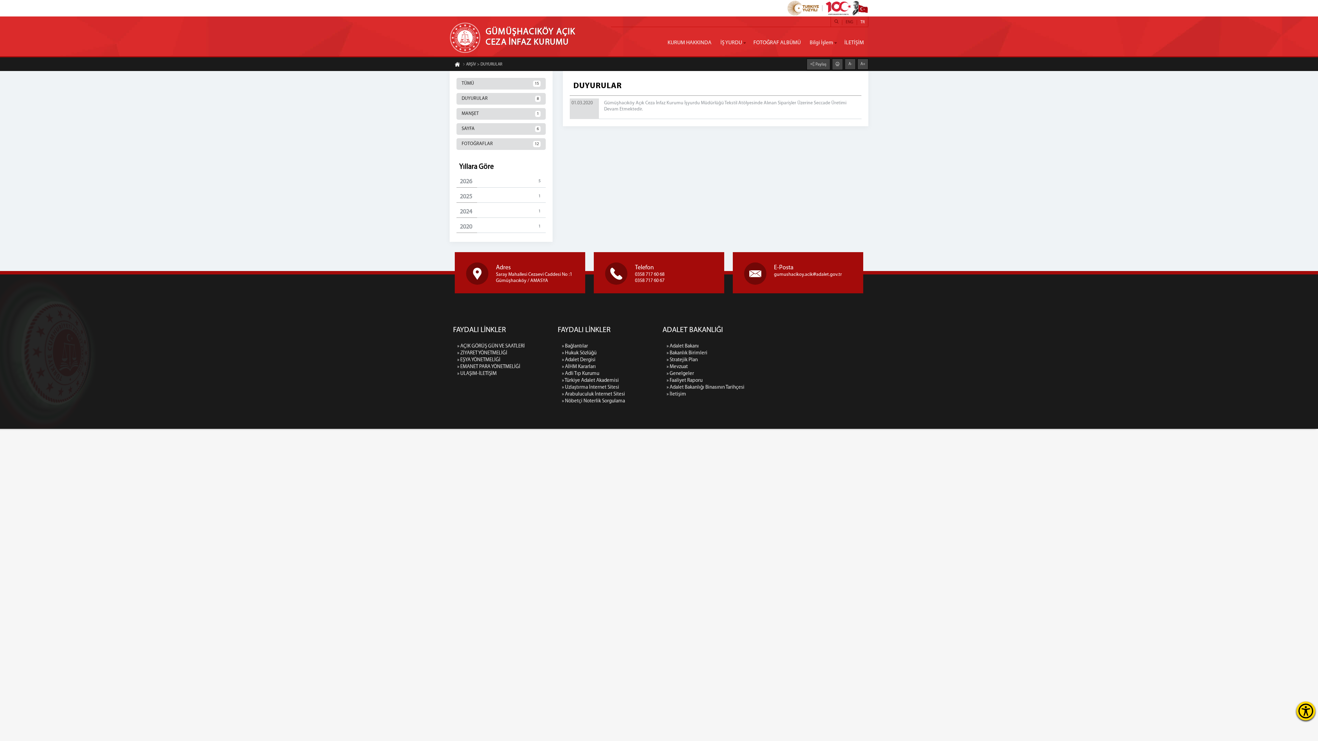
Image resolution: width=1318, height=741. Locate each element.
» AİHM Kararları (579, 366)
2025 (500, 197)
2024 (500, 212)
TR (862, 22)
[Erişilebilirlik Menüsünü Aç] (1305, 711)
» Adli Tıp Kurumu (580, 373)
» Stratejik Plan (682, 360)
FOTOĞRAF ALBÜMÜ (777, 43)
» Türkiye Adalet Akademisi (590, 380)
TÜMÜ (500, 83)
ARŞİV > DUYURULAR (484, 64)
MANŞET (500, 113)
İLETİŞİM (854, 43)
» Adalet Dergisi (579, 360)
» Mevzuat (677, 366)
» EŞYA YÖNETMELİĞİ (478, 360)
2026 (500, 182)
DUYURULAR (500, 98)
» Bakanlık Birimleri (687, 353)
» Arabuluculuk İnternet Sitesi (593, 394)
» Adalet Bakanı (683, 346)
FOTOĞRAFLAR (500, 143)
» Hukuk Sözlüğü (579, 353)
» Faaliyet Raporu (685, 380)
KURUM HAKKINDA (690, 43)
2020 (500, 227)
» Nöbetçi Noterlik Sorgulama (593, 401)
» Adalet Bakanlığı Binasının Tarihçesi (705, 387)
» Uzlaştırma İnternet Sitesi (590, 387)
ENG (849, 22)
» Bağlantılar (575, 346)
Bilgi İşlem (821, 43)
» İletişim (676, 394)
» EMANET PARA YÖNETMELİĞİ (488, 366)
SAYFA (500, 128)
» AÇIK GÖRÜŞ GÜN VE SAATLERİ (491, 346)
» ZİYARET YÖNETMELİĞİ (482, 353)
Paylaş (820, 64)
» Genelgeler (680, 373)
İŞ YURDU (731, 43)
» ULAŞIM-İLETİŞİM (477, 373)
